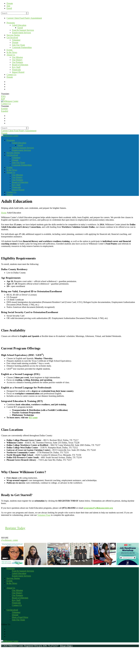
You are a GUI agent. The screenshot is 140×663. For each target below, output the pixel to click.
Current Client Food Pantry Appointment (24, 18)
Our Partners (17, 62)
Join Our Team (18, 45)
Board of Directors (20, 65)
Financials (16, 69)
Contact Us (11, 74)
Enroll (20, 27)
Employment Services (21, 32)
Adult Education (19, 25)
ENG (3, 96)
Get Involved (12, 37)
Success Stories (13, 35)
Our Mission (17, 57)
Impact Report (18, 72)
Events (9, 50)
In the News (12, 52)
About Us (11, 55)
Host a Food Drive (20, 617)
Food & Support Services (23, 30)
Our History (17, 60)
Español (4, 111)
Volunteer (16, 40)
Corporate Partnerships (22, 47)
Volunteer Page (43, 515)
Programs (11, 23)
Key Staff (16, 67)
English (4, 108)
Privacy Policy (66, 646)
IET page (33, 417)
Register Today (15, 528)
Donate (15, 42)
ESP (3, 99)
